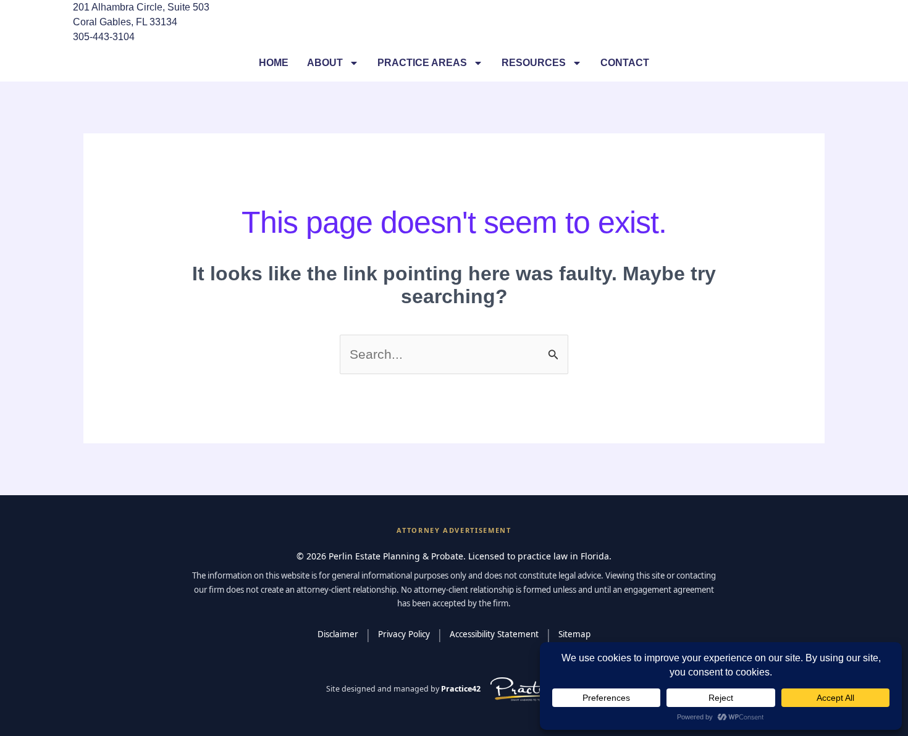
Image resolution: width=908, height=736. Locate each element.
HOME (273, 62)
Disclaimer (337, 634)
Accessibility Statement (494, 634)
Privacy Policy (404, 634)
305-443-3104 (104, 36)
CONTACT (624, 62)
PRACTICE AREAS (422, 62)
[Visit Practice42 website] (534, 689)
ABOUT (325, 62)
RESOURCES (534, 62)
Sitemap (574, 634)
